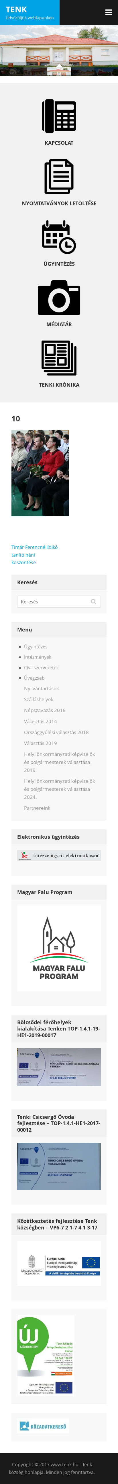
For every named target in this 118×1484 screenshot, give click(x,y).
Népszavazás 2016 (45, 710)
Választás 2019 (40, 743)
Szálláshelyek (39, 699)
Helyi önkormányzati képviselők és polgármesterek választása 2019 (59, 762)
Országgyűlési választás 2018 (56, 732)
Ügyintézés (36, 647)
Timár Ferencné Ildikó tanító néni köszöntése (34, 555)
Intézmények (37, 657)
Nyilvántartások (41, 688)
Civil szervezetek (41, 667)
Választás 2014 (40, 721)
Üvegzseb (34, 678)
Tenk (16, 9)
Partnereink (37, 808)
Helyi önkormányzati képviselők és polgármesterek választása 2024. (59, 789)
